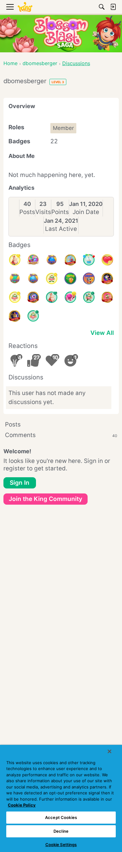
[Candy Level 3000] (70, 260)
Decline (61, 831)
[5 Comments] (89, 297)
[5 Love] (107, 260)
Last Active (61, 228)
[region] (61, 798)
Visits (43, 212)
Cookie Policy (22, 804)
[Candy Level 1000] (107, 297)
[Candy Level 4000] (33, 297)
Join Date (86, 212)
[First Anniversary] (89, 260)
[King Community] (25, 7)
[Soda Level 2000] (15, 278)
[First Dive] (33, 316)
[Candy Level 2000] (15, 316)
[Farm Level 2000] (89, 278)
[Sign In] (113, 7)
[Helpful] (70, 297)
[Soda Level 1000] (33, 278)
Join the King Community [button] (45, 498)
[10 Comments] (15, 297)
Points (60, 212)
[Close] (109, 751)
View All (102, 332)
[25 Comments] (52, 278)
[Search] (101, 7)
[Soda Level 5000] (33, 260)
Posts (27, 212)
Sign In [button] (19, 482)
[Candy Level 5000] (107, 278)
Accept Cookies (61, 817)
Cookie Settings (61, 844)
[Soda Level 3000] (52, 260)
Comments (61, 435)
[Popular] (52, 297)
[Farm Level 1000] (70, 278)
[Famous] (15, 260)
